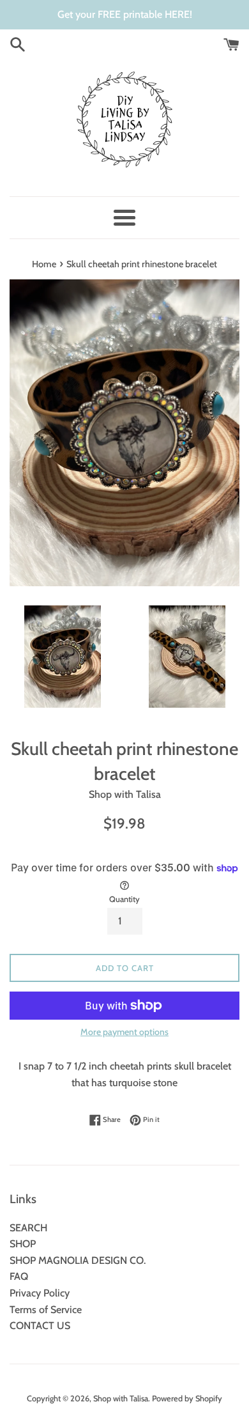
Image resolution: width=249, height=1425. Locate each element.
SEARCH (28, 1228)
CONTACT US (40, 1326)
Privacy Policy (40, 1293)
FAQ (19, 1276)
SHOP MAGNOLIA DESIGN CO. (78, 1260)
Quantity (124, 899)
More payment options (124, 1032)
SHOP (23, 1244)
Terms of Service (46, 1310)
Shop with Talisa (120, 1398)
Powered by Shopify (187, 1398)
